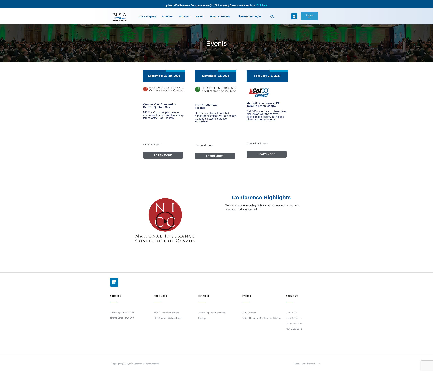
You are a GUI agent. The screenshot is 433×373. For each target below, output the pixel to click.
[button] (272, 17)
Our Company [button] (147, 16)
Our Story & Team (294, 323)
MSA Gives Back (294, 329)
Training (202, 318)
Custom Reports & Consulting (211, 312)
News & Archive (220, 16)
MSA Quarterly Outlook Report (168, 318)
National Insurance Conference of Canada (262, 318)
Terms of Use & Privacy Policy (306, 364)
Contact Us (291, 312)
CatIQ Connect (249, 312)
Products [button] (167, 16)
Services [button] (184, 16)
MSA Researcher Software (166, 312)
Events (200, 16)
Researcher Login (249, 16)
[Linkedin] (294, 16)
